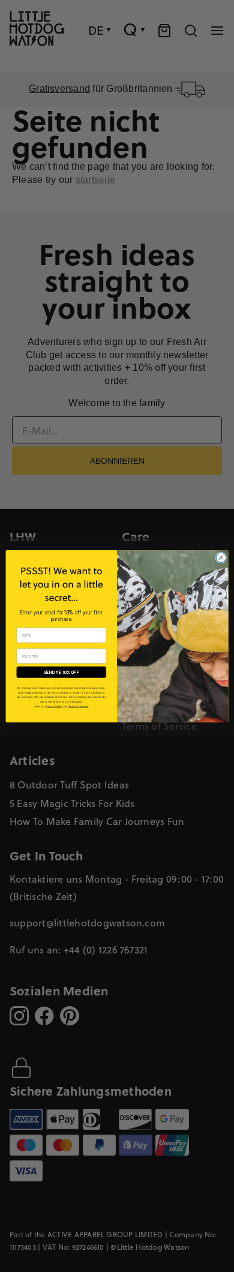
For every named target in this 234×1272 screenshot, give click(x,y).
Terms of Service (78, 705)
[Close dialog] (221, 557)
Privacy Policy (54, 705)
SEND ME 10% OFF (61, 671)
